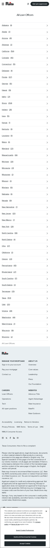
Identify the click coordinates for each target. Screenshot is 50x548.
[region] (25, 528)
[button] (3, 4)
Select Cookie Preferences (25, 530)
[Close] (46, 511)
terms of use (16, 524)
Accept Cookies (25, 544)
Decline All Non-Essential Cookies (25, 537)
